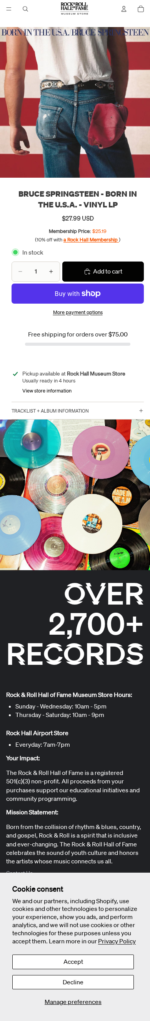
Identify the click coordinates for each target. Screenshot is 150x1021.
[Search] (25, 8)
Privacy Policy (117, 941)
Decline (73, 982)
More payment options (78, 312)
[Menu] (9, 9)
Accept (73, 961)
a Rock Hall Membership (91, 239)
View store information (47, 390)
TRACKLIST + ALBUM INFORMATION (50, 411)
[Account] (123, 8)
